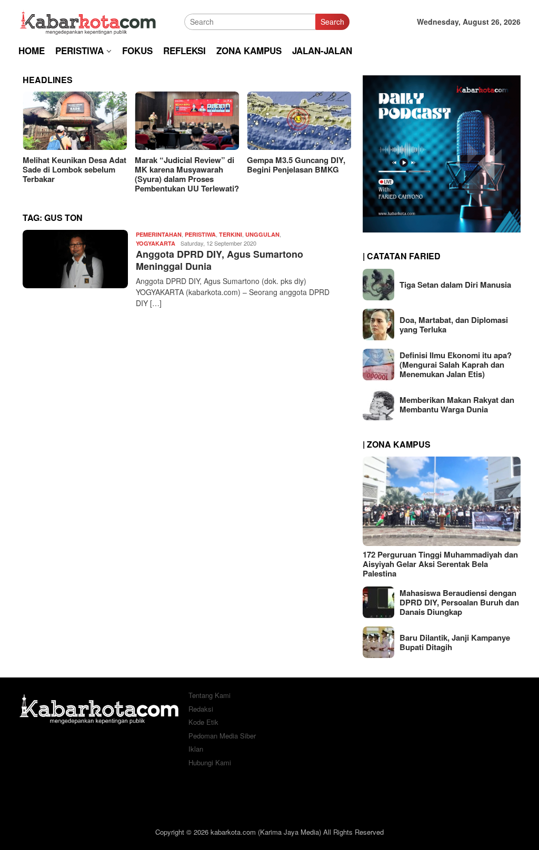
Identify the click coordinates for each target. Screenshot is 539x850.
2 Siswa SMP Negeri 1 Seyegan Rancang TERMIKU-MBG (299, 169)
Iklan (195, 749)
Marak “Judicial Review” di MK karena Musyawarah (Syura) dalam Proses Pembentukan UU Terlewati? (87, 174)
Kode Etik (203, 722)
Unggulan (262, 234)
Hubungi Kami (209, 762)
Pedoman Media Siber (222, 736)
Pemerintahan (159, 234)
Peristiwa (200, 234)
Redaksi (200, 709)
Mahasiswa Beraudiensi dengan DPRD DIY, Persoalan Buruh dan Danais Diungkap (459, 602)
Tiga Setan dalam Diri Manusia (455, 284)
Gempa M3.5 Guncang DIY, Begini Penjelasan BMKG (196, 164)
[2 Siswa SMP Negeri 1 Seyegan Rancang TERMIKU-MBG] (311, 121)
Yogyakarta (155, 243)
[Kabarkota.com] (88, 20)
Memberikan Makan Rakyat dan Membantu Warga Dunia (457, 404)
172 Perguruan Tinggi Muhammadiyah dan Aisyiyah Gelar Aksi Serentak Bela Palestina (440, 564)
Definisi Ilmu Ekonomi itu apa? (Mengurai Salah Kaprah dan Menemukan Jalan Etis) (456, 364)
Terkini (230, 234)
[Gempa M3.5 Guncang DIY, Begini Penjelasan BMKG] (199, 121)
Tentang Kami (209, 695)
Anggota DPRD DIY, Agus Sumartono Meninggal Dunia (219, 260)
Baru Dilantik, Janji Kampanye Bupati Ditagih (455, 642)
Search (332, 21)
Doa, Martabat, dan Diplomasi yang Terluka (454, 324)
